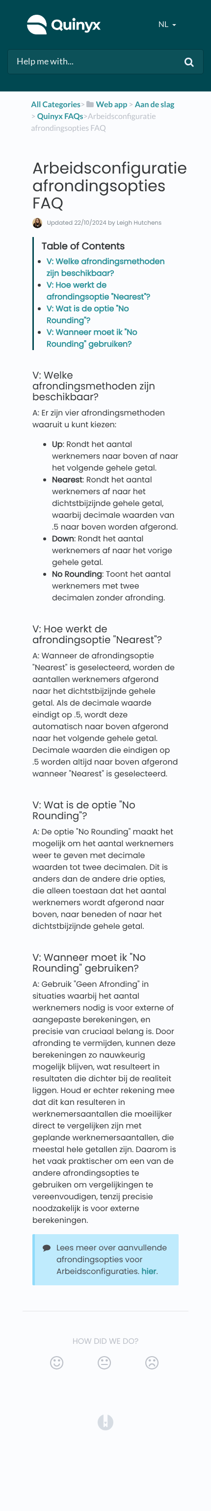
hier (149, 1271)
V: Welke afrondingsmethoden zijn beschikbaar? (106, 267)
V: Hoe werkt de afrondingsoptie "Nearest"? (98, 290)
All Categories (55, 104)
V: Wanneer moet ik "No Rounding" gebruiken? (92, 338)
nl (164, 24)
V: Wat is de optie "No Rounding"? (88, 314)
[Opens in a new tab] (105, 1421)
